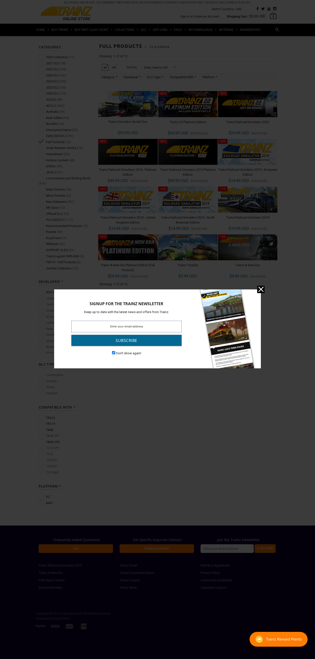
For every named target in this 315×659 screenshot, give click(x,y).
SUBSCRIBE (126, 340)
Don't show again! (128, 353)
